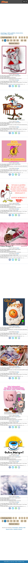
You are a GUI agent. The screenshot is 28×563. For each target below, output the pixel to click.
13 (17, 40)
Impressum (12, 561)
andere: (18, 74)
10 (8, 40)
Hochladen (20, 561)
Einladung (21, 527)
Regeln (16, 561)
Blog (23, 561)
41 (22, 40)
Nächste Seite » (14, 43)
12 (14, 40)
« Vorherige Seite (6, 37)
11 (11, 40)
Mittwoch (20, 529)
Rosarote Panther (9, 529)
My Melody (16, 529)
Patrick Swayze (15, 527)
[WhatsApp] (16, 86)
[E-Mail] (19, 86)
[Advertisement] (14, 18)
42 (25, 40)
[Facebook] (10, 86)
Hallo (24, 527)
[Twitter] (13, 86)
